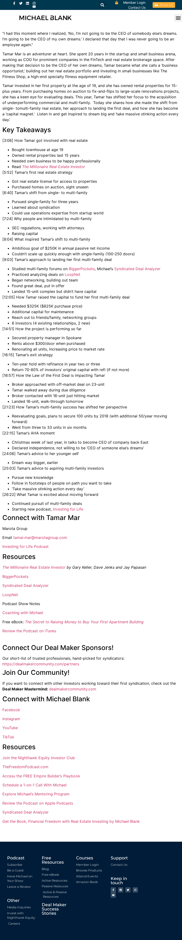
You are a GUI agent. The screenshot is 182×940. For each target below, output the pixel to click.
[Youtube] (34, 6)
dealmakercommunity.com (72, 689)
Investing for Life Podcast (25, 546)
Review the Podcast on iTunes (29, 630)
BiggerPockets (82, 268)
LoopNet (72, 274)
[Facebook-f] (14, 3)
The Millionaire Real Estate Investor (53, 166)
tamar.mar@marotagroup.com (40, 537)
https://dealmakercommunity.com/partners (40, 664)
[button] (178, 18)
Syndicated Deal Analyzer (137, 268)
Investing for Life (68, 509)
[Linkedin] (27, 3)
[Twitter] (21, 3)
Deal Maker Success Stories (54, 909)
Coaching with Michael (22, 612)
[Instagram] (34, 3)
